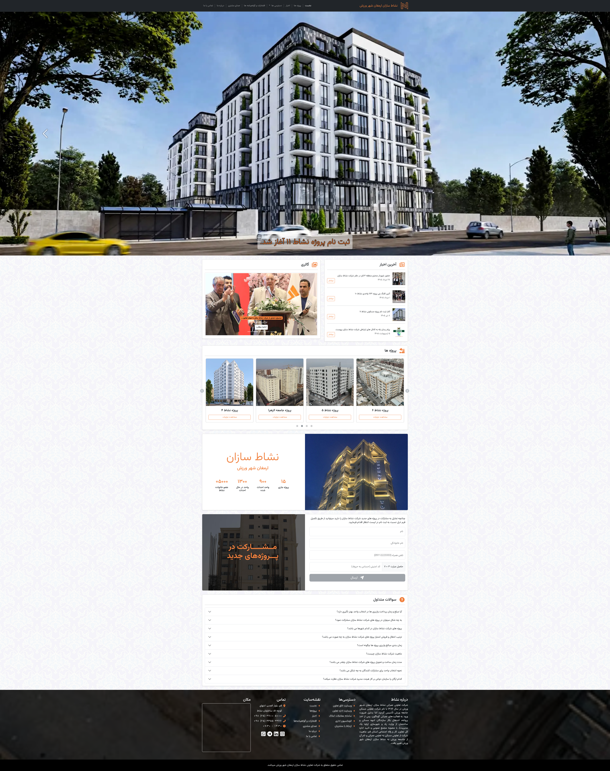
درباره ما (220, 5)
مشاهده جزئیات (380, 417)
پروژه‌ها (313, 711)
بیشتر (331, 280)
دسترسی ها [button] (276, 5)
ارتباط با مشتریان (343, 726)
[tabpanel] (380, 390)
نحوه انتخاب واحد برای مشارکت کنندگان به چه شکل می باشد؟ (371, 671)
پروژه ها (297, 5)
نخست (308, 5)
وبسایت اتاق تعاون (342, 706)
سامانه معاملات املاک (340, 716)
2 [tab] (307, 426)
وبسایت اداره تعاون (342, 711)
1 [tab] (312, 426)
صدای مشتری (234, 5)
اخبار (288, 5)
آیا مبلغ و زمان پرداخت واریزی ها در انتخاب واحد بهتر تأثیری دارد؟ (369, 612)
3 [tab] (302, 426)
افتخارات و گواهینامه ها (254, 5)
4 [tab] (297, 426)
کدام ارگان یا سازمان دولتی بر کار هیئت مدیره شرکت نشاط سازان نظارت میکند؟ (362, 679)
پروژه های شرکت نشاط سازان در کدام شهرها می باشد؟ (374, 629)
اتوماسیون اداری (343, 721)
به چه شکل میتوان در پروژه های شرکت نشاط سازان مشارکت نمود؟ (368, 620)
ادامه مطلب (261, 327)
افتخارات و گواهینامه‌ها (305, 721)
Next (202, 390)
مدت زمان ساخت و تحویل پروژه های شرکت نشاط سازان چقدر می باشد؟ (366, 662)
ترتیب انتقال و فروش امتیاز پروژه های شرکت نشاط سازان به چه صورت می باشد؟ (362, 637)
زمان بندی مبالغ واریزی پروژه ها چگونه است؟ (379, 645)
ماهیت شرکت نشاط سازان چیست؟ (384, 654)
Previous (407, 390)
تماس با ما (208, 5)
